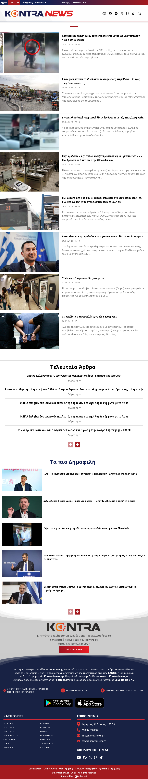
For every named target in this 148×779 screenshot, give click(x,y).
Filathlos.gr (62, 679)
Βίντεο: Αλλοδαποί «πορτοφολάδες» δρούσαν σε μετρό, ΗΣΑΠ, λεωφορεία (103, 117)
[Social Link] (104, 13)
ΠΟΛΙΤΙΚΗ (8, 723)
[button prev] (70, 444)
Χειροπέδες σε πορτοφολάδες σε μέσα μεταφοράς (89, 316)
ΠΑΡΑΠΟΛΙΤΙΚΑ (10, 735)
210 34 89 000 (90, 730)
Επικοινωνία (40, 2)
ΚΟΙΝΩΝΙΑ (8, 727)
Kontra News (52, 676)
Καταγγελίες (27, 2)
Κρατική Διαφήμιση (109, 768)
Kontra (112, 673)
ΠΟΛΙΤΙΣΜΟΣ (46, 735)
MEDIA (43, 731)
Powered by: (70, 776)
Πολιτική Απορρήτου (86, 768)
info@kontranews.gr (93, 735)
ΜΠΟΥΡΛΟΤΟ (9, 731)
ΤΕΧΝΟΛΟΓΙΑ (46, 743)
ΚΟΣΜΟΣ (44, 723)
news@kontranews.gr (94, 741)
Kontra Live (14, 2)
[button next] (77, 444)
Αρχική (4, 2)
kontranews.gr (55, 669)
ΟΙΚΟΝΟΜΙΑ (9, 739)
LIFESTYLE (45, 739)
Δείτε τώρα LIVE (74, 649)
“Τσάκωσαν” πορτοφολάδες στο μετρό (83, 278)
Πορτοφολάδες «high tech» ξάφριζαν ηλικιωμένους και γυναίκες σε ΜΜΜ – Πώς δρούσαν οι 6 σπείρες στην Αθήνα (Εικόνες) (103, 158)
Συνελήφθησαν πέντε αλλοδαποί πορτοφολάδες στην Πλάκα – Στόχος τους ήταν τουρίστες (101, 81)
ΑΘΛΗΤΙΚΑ (45, 727)
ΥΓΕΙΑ (6, 743)
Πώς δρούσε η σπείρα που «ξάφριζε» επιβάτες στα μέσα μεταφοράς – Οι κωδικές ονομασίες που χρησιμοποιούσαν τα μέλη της (102, 200)
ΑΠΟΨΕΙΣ (44, 747)
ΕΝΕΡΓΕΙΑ (8, 747)
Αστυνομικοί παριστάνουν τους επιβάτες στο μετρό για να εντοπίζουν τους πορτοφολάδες (101, 38)
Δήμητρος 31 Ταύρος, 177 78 (98, 724)
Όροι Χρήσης (66, 768)
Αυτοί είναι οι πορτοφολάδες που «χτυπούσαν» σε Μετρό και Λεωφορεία (102, 236)
